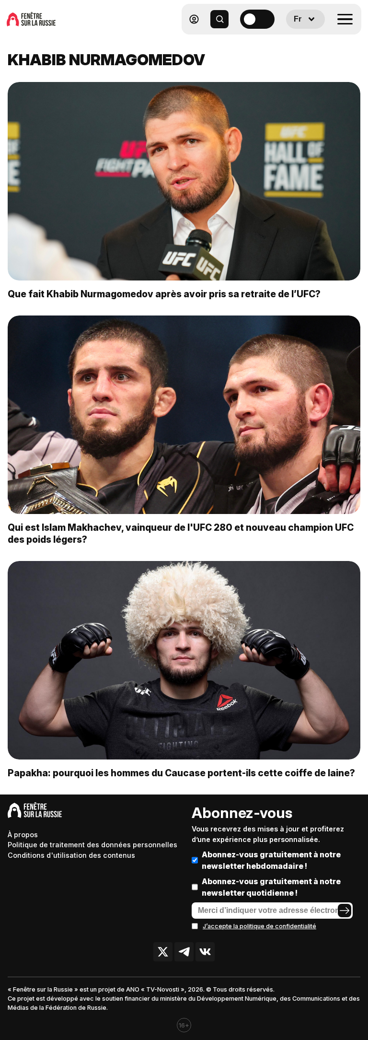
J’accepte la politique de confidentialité (259, 926)
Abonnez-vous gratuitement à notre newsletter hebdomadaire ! (271, 860)
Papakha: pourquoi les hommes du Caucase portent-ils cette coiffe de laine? (181, 773)
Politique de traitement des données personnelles (92, 845)
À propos (23, 834)
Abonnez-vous (242, 812)
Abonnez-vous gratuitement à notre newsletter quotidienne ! (271, 887)
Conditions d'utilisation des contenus (71, 855)
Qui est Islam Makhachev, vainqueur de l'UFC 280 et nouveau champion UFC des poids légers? (181, 533)
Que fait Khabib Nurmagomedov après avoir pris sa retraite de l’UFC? (164, 294)
